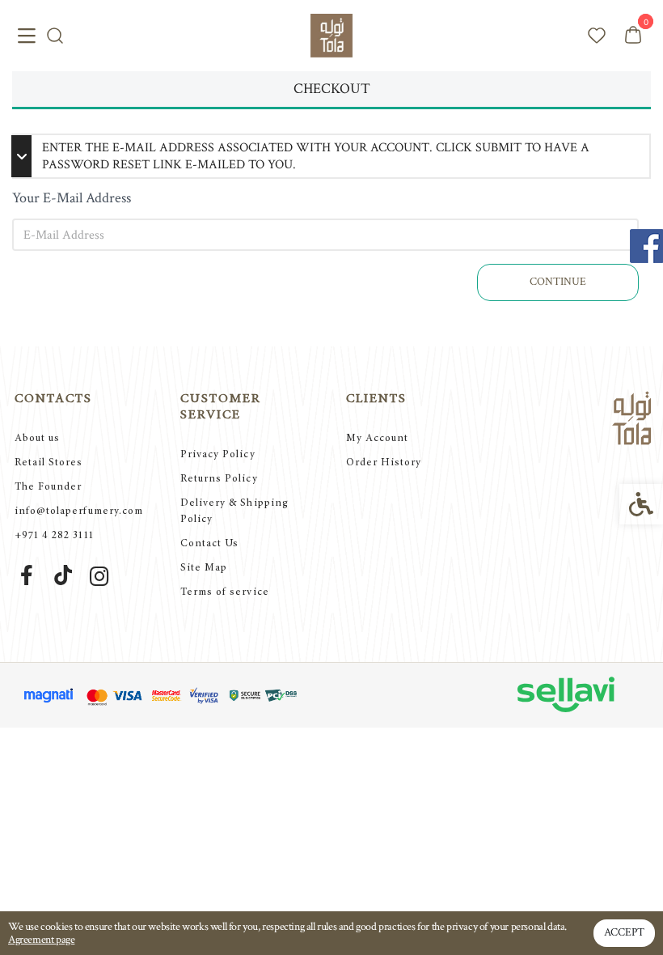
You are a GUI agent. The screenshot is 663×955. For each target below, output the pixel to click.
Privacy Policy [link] (217, 455)
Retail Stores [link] (49, 463)
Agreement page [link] (41, 939)
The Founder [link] (48, 487)
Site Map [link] (203, 568)
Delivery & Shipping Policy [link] (234, 512)
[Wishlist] (596, 36)
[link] (331, 35)
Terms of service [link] (224, 593)
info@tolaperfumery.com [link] (79, 512)
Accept (624, 932)
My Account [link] (377, 439)
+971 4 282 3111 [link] (54, 536)
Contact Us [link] (209, 544)
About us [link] (37, 439)
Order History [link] (384, 463)
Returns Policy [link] (219, 479)
